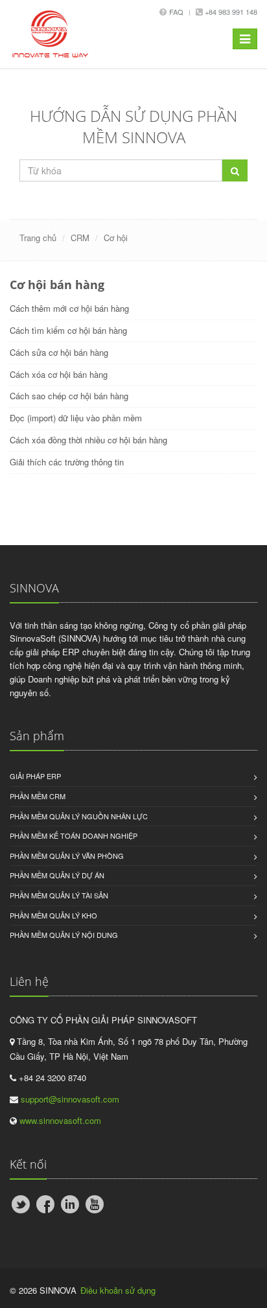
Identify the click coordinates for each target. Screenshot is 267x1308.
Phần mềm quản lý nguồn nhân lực (79, 816)
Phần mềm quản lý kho (53, 915)
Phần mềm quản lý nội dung (64, 934)
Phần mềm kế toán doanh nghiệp (73, 835)
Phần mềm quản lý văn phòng (67, 855)
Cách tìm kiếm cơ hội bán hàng (68, 330)
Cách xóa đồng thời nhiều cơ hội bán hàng (88, 440)
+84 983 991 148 (230, 11)
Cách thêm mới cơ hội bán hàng (69, 308)
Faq (176, 11)
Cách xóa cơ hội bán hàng (59, 374)
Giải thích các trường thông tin (67, 462)
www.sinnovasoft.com (60, 1120)
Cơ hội (116, 237)
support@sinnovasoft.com (70, 1099)
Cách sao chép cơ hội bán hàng (69, 396)
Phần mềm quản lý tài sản (59, 895)
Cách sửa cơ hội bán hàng (59, 352)
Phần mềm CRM (37, 796)
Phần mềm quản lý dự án (57, 875)
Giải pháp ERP (35, 776)
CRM (80, 237)
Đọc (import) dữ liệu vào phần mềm (76, 418)
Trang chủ (37, 237)
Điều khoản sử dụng (118, 1290)
